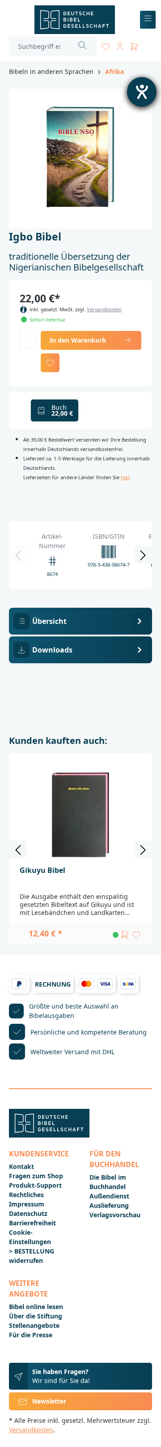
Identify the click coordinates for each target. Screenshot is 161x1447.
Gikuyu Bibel (42, 870)
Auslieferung (109, 1205)
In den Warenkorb (78, 340)
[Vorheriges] (18, 555)
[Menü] (148, 20)
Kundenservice (39, 1154)
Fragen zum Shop (36, 1176)
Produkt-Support (35, 1185)
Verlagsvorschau (114, 1215)
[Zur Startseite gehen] (74, 19)
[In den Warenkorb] (125, 935)
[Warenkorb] (134, 45)
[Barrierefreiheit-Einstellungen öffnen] (142, 92)
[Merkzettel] (105, 45)
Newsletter (49, 1401)
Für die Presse (30, 1335)
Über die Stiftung (35, 1316)
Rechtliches (26, 1194)
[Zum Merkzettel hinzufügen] (50, 363)
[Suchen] (82, 46)
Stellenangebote (34, 1325)
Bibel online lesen (36, 1306)
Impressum (26, 1204)
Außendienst (109, 1196)
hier (125, 477)
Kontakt (21, 1166)
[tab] (80, 621)
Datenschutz (28, 1213)
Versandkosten (104, 309)
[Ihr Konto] (119, 45)
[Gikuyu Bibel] (80, 814)
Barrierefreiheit (32, 1223)
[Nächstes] (143, 555)
